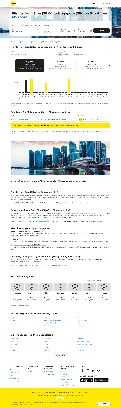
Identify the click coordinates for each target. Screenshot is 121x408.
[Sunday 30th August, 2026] (31, 86)
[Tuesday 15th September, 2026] (77, 92)
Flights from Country (76, 392)
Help (62, 371)
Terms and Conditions (61, 402)
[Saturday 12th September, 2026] (69, 86)
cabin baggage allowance (69, 203)
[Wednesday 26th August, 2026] (20, 92)
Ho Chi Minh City (83, 341)
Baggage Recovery (67, 385)
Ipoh (78, 317)
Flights (21, 42)
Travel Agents (48, 371)
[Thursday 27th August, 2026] (23, 92)
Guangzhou (48, 339)
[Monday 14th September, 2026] (75, 92)
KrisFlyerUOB (31, 374)
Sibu (12, 326)
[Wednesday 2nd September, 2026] (40, 92)
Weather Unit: (91, 280)
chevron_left (12, 65)
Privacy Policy (48, 402)
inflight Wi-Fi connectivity (82, 241)
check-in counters (22, 259)
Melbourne (14, 341)
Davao (13, 350)
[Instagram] (88, 370)
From (14, 30)
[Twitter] (93, 370)
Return (80, 30)
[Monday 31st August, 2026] (34, 92)
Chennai (80, 339)
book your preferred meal (54, 233)
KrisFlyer (29, 371)
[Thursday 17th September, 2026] (83, 92)
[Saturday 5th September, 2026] (49, 92)
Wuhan (13, 347)
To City (41, 392)
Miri (78, 323)
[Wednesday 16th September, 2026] (80, 92)
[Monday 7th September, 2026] (54, 92)
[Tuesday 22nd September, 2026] (98, 92)
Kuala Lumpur (16, 317)
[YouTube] (98, 370)
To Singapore (31, 42)
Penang (46, 317)
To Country (34, 392)
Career (11, 375)
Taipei (46, 344)
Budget (80, 115)
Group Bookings (49, 374)
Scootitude (13, 369)
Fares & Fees (64, 382)
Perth (46, 341)
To (37, 30)
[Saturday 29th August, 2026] (28, 92)
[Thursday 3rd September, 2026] (43, 92)
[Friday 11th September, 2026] (66, 92)
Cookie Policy (30, 405)
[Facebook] (82, 370)
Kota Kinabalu (82, 320)
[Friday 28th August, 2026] (26, 86)
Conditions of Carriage (65, 375)
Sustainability (14, 381)
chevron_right (109, 65)
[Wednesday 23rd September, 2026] (100, 92)
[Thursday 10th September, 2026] (63, 92)
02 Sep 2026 (65, 32)
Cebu (46, 347)
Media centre (14, 372)
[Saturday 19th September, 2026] (89, 92)
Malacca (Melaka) (50, 323)
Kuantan (47, 326)
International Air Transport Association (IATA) (79, 213)
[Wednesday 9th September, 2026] (60, 92)
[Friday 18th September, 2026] (86, 92)
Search (101, 31)
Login (89, 3)
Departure (64, 30)
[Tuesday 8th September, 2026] (57, 92)
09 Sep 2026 (82, 32)
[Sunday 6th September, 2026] (51, 92)
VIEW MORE (60, 355)
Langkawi (14, 323)
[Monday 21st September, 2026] (95, 92)
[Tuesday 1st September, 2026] (37, 92)
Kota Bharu (81, 326)
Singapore (14, 339)
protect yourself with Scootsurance (47, 221)
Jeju (78, 347)
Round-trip (16, 25)
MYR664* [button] (19, 17)
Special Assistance (66, 379)
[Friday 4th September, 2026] (46, 88)
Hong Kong (81, 350)
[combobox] (22, 32)
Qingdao (14, 344)
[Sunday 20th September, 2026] (92, 92)
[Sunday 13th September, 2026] (72, 92)
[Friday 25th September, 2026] (106, 92)
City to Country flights (62, 392)
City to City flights (50, 392)
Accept (104, 404)
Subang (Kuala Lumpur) (52, 320)
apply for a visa (48, 217)
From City (87, 392)
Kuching (14, 320)
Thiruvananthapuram (84, 344)
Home (13, 42)
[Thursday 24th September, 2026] (103, 92)
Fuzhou (46, 350)
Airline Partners (14, 378)
